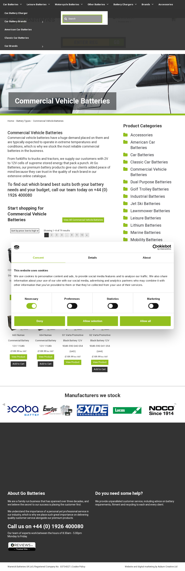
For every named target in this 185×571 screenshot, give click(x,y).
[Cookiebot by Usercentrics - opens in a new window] (155, 247)
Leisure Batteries (145, 218)
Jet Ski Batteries (145, 203)
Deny (39, 321)
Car (10, 4)
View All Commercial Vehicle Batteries (83, 220)
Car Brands (11, 46)
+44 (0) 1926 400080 (58, 526)
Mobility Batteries (146, 239)
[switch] (72, 306)
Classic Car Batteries (17, 37)
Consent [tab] (38, 257)
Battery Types (23, 121)
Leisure (36, 4)
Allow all (145, 321)
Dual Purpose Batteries (150, 182)
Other (96, 4)
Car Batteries (142, 155)
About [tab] (147, 257)
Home (11, 121)
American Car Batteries (18, 29)
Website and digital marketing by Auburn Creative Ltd (151, 566)
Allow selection (92, 321)
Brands (146, 4)
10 (82, 235)
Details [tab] (92, 257)
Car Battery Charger (16, 13)
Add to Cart (18, 363)
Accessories (165, 4)
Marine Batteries (145, 232)
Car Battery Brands (15, 21)
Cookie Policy (78, 566)
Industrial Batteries (147, 196)
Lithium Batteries (145, 225)
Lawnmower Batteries (150, 211)
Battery (123, 4)
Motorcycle (67, 4)
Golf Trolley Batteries (149, 189)
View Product (18, 356)
